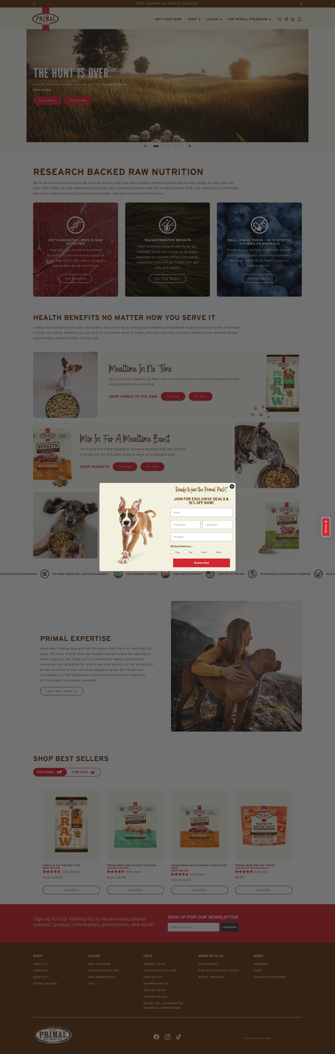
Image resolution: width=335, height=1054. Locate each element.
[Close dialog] (232, 486)
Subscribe (201, 562)
